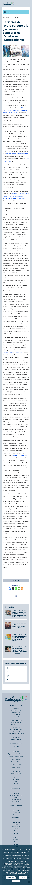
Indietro (16, 580)
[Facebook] (10, 588)
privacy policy (21, 873)
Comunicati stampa (15, 672)
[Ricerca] (23, 3)
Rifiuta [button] (16, 881)
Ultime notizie (14, 668)
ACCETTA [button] (23, 877)
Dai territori (13, 680)
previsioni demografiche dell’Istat (12, 352)
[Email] (19, 588)
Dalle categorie (14, 676)
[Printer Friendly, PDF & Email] (16, 596)
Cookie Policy (22, 870)
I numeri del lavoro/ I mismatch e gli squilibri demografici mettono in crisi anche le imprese (16, 110)
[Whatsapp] (16, 588)
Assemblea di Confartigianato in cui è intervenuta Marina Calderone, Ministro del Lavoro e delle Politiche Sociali (16, 196)
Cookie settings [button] (10, 877)
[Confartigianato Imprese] (9, 3)
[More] (22, 588)
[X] (13, 588)
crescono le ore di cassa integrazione (17, 153)
